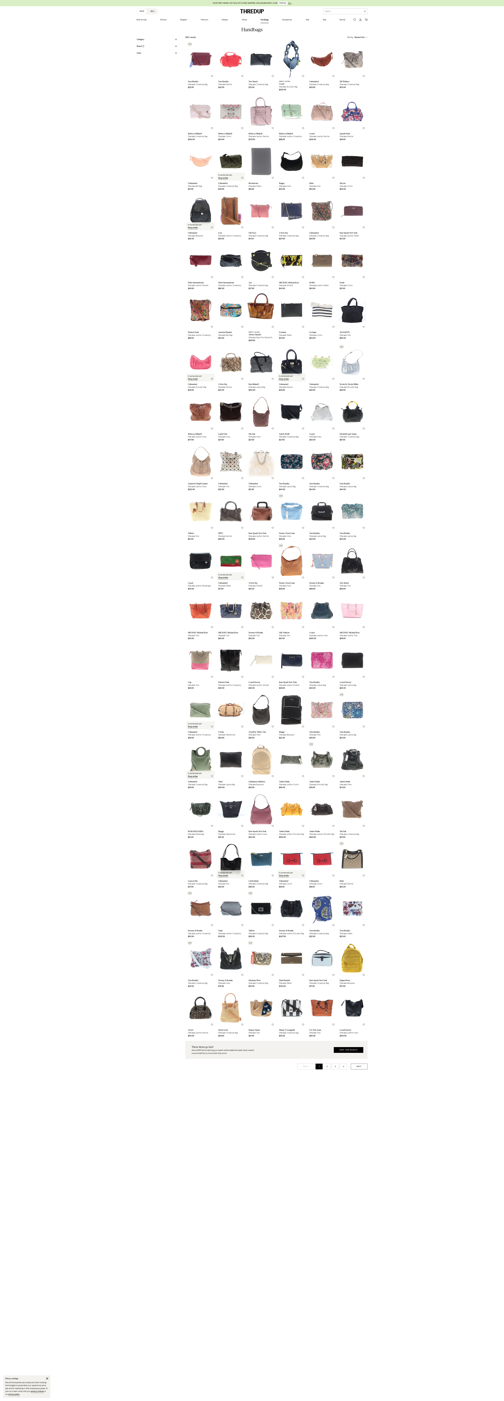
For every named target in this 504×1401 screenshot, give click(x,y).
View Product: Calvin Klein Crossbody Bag (261, 865)
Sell (152, 11)
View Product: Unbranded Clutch (261, 467)
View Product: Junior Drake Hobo (352, 765)
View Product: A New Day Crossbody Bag (291, 217)
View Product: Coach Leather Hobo (322, 616)
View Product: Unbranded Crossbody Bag (322, 66)
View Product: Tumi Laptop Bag (230, 765)
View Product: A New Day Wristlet (261, 567)
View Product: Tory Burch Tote (352, 567)
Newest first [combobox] (360, 37)
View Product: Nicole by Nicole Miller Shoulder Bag (352, 368)
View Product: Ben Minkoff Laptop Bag (261, 368)
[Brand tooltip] (143, 46)
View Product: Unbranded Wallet (230, 567)
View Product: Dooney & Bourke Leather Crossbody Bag (200, 914)
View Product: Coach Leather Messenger (200, 567)
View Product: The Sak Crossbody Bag (352, 815)
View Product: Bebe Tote (322, 167)
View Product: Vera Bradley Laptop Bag (291, 467)
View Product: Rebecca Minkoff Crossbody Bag (200, 117)
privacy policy (14, 1394)
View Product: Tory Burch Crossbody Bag (261, 66)
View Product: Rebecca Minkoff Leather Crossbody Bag (291, 117)
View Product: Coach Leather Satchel (322, 117)
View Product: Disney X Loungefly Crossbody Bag (291, 1014)
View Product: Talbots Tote (200, 517)
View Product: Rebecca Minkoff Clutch (230, 117)
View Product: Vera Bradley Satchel (230, 66)
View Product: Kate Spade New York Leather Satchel (261, 517)
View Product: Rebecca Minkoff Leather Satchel (261, 117)
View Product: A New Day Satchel (230, 368)
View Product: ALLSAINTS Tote (352, 317)
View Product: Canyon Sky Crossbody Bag (200, 865)
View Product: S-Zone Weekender (230, 716)
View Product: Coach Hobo (322, 418)
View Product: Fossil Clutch (352, 266)
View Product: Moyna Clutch (352, 167)
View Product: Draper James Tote (261, 1014)
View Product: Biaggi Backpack (291, 716)
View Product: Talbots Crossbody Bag (261, 914)
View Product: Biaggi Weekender (230, 815)
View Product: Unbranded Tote (230, 467)
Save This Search (349, 1050)
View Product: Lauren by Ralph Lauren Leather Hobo (200, 467)
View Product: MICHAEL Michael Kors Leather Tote (352, 616)
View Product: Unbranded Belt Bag (200, 167)
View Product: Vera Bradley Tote (322, 716)
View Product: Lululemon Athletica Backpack (261, 765)
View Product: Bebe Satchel (352, 865)
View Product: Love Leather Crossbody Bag (230, 217)
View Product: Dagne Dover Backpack (352, 964)
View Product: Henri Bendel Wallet (291, 964)
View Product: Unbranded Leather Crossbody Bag (200, 716)
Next (359, 1066)
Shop (142, 11)
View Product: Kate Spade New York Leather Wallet (352, 217)
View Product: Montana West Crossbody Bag (261, 964)
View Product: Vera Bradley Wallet (352, 914)
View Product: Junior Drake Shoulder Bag (322, 765)
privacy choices (37, 1391)
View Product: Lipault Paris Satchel (352, 117)
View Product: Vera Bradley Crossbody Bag (200, 66)
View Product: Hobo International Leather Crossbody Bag (230, 266)
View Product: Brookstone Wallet (261, 167)
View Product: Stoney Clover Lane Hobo (291, 517)
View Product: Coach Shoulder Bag (291, 66)
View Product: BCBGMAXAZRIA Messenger (200, 815)
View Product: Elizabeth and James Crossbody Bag (352, 418)
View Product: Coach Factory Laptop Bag (352, 666)
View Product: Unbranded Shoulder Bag (200, 368)
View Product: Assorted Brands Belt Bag (230, 317)
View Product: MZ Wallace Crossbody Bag (352, 66)
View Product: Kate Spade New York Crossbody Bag (322, 964)
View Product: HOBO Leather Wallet (322, 266)
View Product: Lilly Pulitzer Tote (291, 616)
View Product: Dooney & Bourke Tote (322, 567)
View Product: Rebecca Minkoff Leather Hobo (200, 418)
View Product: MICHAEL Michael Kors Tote (200, 616)
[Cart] (366, 19)
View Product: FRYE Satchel (230, 517)
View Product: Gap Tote (200, 666)
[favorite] (212, 76)
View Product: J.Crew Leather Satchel (200, 1014)
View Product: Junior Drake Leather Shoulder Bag (291, 815)
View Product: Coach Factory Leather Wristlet (261, 666)
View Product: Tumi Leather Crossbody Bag (230, 914)
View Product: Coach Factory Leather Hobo (352, 1014)
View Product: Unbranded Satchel (291, 368)
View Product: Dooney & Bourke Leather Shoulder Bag (291, 914)
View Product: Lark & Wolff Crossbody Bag (291, 418)
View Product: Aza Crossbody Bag (261, 266)
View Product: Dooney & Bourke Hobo (230, 964)
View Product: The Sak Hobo (261, 418)
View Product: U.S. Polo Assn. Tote (322, 1014)
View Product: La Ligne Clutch (322, 317)
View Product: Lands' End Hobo (230, 418)
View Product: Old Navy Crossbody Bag (261, 217)
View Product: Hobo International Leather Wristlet (200, 266)
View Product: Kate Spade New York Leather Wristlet (291, 666)
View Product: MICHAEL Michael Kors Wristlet (291, 266)
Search (328, 11)
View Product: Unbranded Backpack (200, 217)
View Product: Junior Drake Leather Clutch (291, 765)
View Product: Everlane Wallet (291, 317)
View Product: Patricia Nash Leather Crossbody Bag (200, 317)
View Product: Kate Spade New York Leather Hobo (261, 815)
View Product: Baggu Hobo (291, 167)
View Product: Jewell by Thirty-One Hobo (261, 716)
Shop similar (223, 178)
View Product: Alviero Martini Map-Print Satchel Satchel (261, 317)
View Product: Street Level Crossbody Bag (230, 1014)
